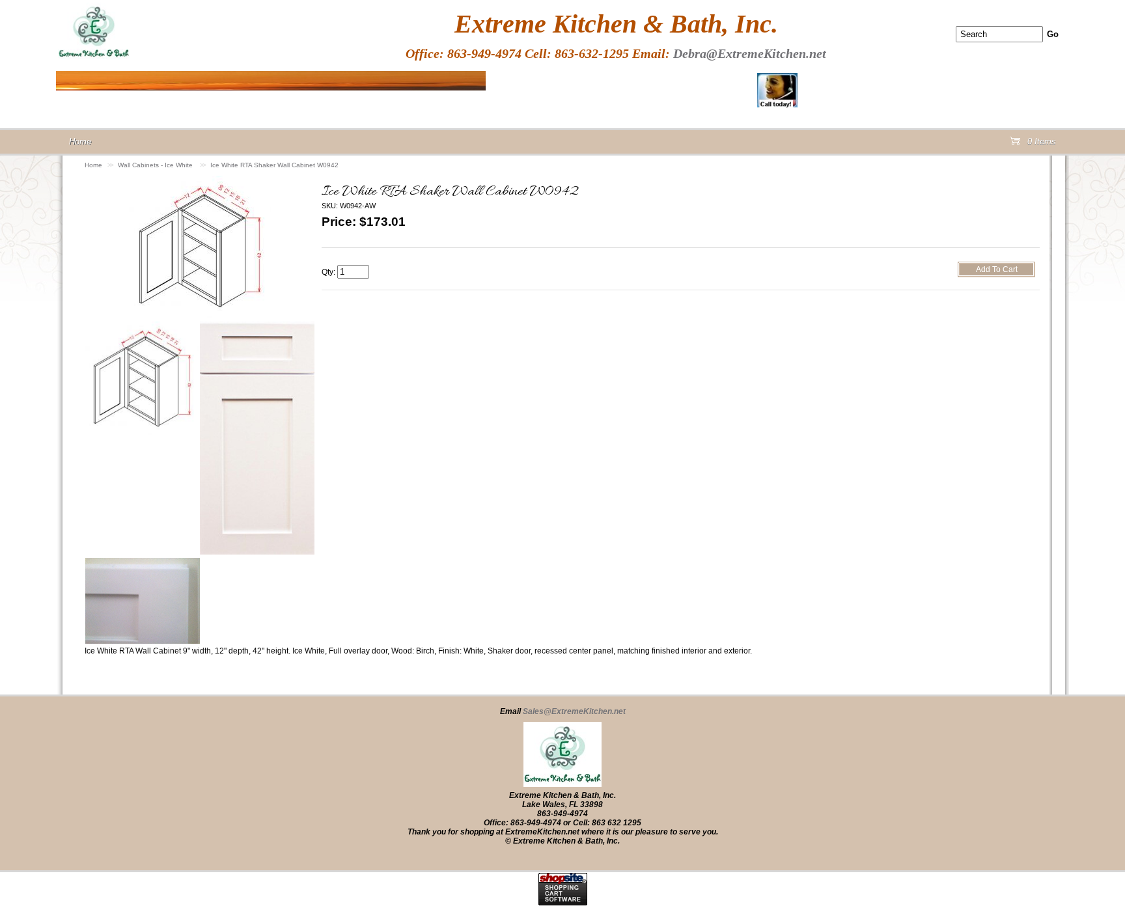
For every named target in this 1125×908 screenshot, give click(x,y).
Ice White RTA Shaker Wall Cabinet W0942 (274, 165)
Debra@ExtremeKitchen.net (749, 53)
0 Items (1040, 144)
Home (93, 165)
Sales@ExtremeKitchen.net (574, 711)
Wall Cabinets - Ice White (156, 165)
